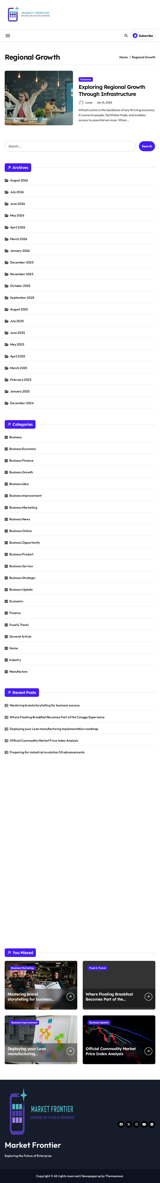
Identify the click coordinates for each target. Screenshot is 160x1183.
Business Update (21, 589)
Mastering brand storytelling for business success (45, 705)
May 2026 (17, 215)
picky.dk (10, 915)
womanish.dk (14, 884)
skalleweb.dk (14, 905)
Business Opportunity (24, 542)
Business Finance (21, 460)
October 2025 (20, 286)
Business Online (20, 531)
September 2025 (22, 298)
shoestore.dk (14, 895)
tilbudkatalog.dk (16, 879)
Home (13, 648)
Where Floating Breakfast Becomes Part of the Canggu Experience (57, 717)
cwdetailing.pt (15, 859)
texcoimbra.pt (15, 874)
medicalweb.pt (15, 808)
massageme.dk (15, 925)
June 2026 (17, 204)
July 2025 (17, 321)
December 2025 (22, 262)
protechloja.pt (15, 803)
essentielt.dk (13, 889)
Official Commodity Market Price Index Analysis (44, 740)
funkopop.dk (13, 920)
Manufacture (18, 671)
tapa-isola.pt (14, 844)
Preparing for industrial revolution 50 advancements (47, 752)
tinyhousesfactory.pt (19, 839)
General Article (20, 636)
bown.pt (10, 829)
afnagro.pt (12, 788)
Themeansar (114, 1176)
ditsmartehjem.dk (17, 910)
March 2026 (18, 239)
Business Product (21, 554)
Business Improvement (25, 495)
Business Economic (22, 449)
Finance (15, 613)
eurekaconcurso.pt (18, 824)
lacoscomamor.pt (17, 819)
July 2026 (17, 192)
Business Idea (18, 484)
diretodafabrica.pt (18, 834)
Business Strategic (22, 578)
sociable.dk (12, 900)
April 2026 (17, 227)
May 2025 (17, 344)
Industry (15, 660)
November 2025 (21, 274)
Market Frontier (33, 1145)
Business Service (21, 566)
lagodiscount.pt (15, 813)
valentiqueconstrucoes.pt (22, 869)
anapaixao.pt (14, 798)
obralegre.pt (13, 864)
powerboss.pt (14, 783)
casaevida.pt (14, 854)
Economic (85, 79)
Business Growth (21, 472)
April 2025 (17, 356)
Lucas (88, 102)
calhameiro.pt (14, 849)
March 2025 (18, 368)
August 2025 (19, 309)
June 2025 (17, 333)
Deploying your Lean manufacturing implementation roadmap (54, 729)
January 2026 (20, 251)
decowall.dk (13, 930)
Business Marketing (23, 507)
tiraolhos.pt (13, 935)
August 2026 (19, 180)
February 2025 (20, 380)
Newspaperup (91, 1176)
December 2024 (22, 403)
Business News (19, 519)
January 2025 (20, 391)
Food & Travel (19, 625)
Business (15, 437)
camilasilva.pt (14, 793)
